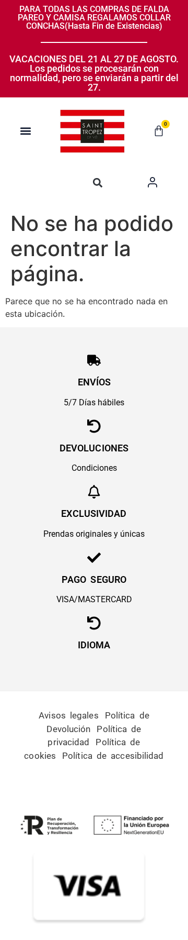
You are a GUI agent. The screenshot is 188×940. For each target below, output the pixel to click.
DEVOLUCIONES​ (94, 448)
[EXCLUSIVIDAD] (94, 492)
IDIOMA (94, 644)
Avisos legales (68, 715)
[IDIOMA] (94, 623)
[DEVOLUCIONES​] (94, 426)
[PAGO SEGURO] (94, 558)
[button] (25, 130)
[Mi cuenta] (152, 182)
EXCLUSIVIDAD (93, 513)
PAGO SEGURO (94, 579)
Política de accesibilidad (113, 755)
